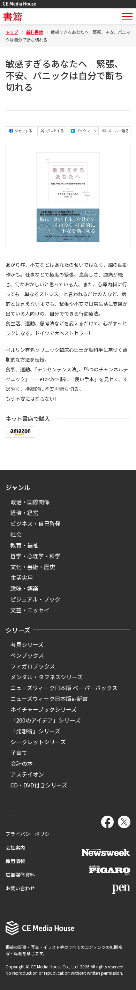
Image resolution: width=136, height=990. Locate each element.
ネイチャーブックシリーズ (43, 709)
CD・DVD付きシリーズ (38, 785)
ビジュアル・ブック (35, 599)
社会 (16, 534)
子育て (18, 752)
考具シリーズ (27, 644)
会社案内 (15, 847)
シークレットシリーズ (38, 742)
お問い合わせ (20, 888)
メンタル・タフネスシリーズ (46, 677)
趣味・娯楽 (24, 588)
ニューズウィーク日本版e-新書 (49, 698)
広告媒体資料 (20, 874)
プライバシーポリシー (30, 833)
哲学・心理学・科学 (35, 556)
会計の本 (21, 763)
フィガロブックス (32, 666)
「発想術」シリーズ (35, 731)
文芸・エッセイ (30, 610)
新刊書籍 (34, 32)
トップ (12, 32)
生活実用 (21, 577)
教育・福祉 (24, 545)
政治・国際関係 (30, 502)
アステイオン (27, 774)
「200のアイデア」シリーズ (45, 720)
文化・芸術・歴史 (32, 566)
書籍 (12, 16)
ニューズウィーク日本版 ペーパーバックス (64, 687)
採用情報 (15, 860)
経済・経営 (24, 512)
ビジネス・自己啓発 (35, 523)
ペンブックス (27, 655)
